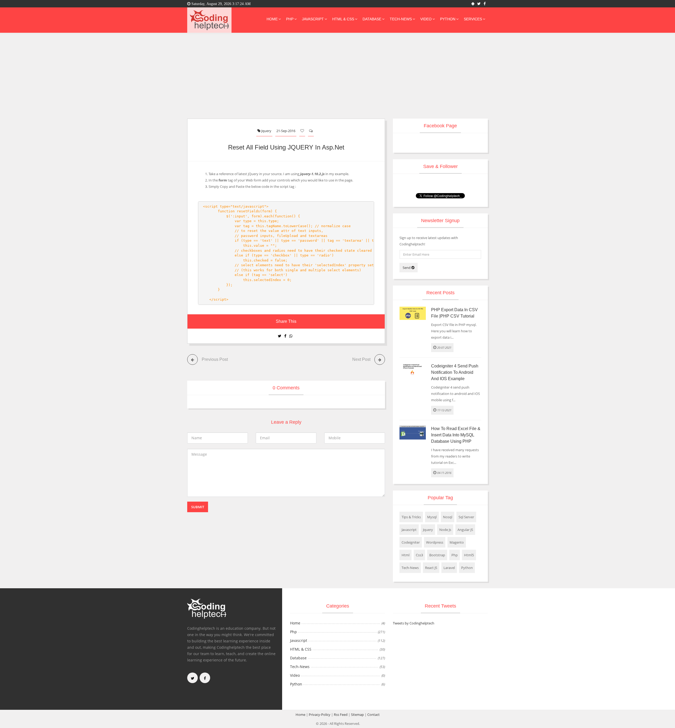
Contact (373, 714)
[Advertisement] (337, 79)
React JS (431, 567)
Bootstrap (437, 555)
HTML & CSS (343, 19)
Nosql (447, 517)
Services (473, 19)
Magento (457, 542)
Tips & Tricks (411, 517)
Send (407, 267)
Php (289, 19)
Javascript (313, 19)
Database (372, 19)
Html (405, 555)
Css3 (419, 555)
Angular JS (465, 529)
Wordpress (434, 542)
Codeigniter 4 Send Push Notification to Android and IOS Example (454, 372)
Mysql (432, 517)
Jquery (266, 130)
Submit (197, 507)
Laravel (449, 567)
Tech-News (401, 19)
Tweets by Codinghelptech (413, 623)
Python (447, 19)
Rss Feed (341, 714)
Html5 (469, 555)
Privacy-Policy (319, 714)
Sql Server (466, 517)
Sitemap (357, 714)
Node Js (445, 529)
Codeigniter (411, 542)
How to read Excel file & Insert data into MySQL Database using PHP (455, 435)
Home (272, 19)
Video (426, 19)
